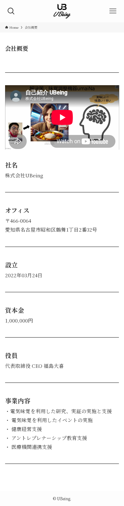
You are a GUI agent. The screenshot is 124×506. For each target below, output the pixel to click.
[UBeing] (62, 11)
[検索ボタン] (11, 11)
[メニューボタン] (113, 11)
